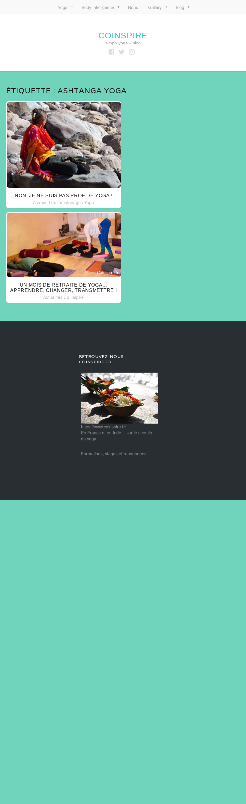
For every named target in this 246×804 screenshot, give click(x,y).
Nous (133, 7)
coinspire (123, 35)
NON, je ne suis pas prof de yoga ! (63, 195)
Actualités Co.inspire (63, 297)
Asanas (40, 202)
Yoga (63, 7)
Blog (180, 7)
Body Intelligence (98, 7)
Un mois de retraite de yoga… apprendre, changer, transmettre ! (63, 287)
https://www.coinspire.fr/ (103, 427)
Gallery (155, 7)
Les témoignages (66, 202)
